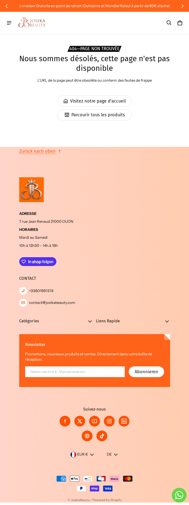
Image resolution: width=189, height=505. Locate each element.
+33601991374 (41, 290)
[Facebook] (65, 421)
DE (109, 454)
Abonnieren (146, 371)
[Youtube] (94, 421)
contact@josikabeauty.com (52, 302)
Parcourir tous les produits (98, 115)
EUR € (82, 454)
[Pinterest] (87, 436)
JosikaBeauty (80, 500)
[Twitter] (79, 421)
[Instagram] (109, 421)
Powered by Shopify (107, 500)
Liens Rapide (108, 320)
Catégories (29, 320)
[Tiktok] (101, 436)
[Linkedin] (124, 421)
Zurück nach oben (37, 151)
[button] (169, 22)
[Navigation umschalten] (9, 22)
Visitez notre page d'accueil (98, 101)
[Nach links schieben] (7, 6)
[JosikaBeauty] (32, 23)
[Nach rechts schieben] (182, 6)
